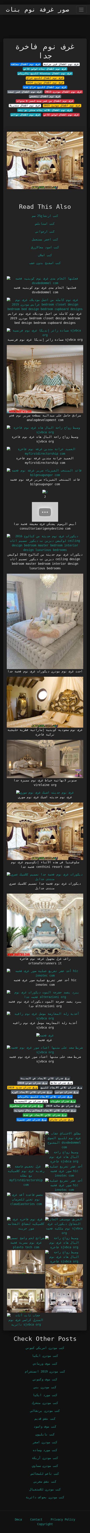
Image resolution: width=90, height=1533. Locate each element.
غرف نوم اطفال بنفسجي (45, 96)
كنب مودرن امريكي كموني (45, 1348)
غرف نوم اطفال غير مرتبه (61, 64)
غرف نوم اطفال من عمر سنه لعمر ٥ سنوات (45, 101)
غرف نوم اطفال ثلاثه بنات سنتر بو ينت (45, 110)
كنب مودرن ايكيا (45, 1355)
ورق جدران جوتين (66, 1092)
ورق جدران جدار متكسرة (26, 1106)
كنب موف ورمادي (45, 1363)
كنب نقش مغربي (45, 1481)
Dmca (18, 1519)
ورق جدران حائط (61, 1083)
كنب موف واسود (45, 1426)
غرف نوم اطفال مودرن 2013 (63, 91)
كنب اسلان (45, 255)
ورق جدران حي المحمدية (31, 1101)
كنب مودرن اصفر (45, 1442)
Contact (36, 1519)
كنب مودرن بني (45, 1387)
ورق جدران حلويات (63, 1101)
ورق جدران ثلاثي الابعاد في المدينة (45, 1078)
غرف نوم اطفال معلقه (25, 64)
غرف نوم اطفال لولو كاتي (61, 114)
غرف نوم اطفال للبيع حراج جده (45, 87)
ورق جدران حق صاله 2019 (63, 1106)
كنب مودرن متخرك (45, 1403)
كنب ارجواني (45, 231)
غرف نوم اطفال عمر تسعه (25, 91)
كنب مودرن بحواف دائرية (45, 1497)
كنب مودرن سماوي (45, 1465)
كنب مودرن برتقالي (45, 1410)
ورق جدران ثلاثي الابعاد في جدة (45, 1115)
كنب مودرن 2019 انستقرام (45, 1371)
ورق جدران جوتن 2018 (32, 1083)
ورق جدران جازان (61, 1119)
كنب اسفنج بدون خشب (45, 263)
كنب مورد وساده (45, 1450)
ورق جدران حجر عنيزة (31, 1119)
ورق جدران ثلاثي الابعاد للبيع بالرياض (45, 1096)
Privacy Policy (63, 1519)
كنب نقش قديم (45, 1418)
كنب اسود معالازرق (45, 247)
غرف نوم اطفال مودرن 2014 (45, 82)
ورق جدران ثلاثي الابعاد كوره (32, 1092)
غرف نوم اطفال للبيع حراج (45, 78)
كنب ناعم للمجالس (45, 1473)
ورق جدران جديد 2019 (22, 1087)
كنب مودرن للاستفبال (45, 1489)
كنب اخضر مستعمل (45, 239)
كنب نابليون (45, 1434)
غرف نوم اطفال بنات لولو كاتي (45, 68)
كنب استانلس (45, 223)
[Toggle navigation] (81, 9)
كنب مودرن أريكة (45, 1458)
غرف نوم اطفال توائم (25, 114)
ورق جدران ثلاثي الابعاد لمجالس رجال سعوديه (45, 1110)
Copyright (45, 1524)
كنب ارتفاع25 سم (45, 216)
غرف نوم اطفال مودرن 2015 (62, 105)
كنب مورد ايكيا (45, 1395)
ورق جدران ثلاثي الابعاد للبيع (61, 1087)
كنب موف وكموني (45, 1379)
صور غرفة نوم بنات (37, 9)
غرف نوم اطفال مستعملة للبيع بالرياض (45, 73)
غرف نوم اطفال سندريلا (25, 105)
